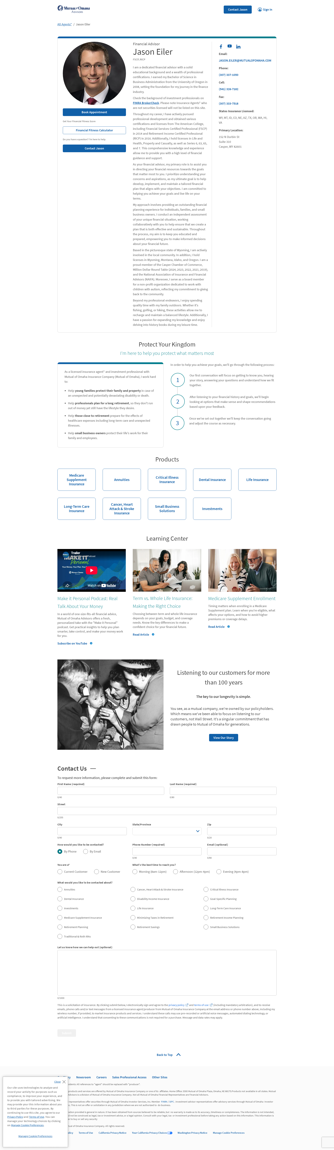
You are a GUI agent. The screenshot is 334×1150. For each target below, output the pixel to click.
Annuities (116, 475)
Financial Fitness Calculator (88, 129)
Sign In (265, 8)
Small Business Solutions (163, 505)
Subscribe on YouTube (72, 643)
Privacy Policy (15, 1117)
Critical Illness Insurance (163, 476)
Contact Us (75, 768)
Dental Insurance (209, 475)
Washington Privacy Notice (192, 1132)
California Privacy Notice (112, 1132)
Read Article (141, 634)
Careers (101, 1077)
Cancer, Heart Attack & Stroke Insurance (118, 506)
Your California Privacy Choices (149, 1132)
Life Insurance (253, 475)
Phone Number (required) (148, 844)
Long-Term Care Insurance (73, 505)
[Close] (60, 1080)
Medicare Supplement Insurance (72, 477)
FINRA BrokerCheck (146, 103)
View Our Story (221, 737)
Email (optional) (217, 844)
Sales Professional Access (129, 1077)
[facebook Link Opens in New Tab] (221, 47)
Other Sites (159, 1077)
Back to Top (165, 1055)
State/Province (141, 824)
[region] (35, 1112)
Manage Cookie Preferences (228, 1132)
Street (61, 804)
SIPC (171, 1101)
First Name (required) (71, 784)
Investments (207, 504)
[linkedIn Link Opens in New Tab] (238, 47)
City (59, 824)
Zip (209, 824)
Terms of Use (86, 1132)
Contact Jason (237, 9)
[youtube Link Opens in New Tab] (230, 47)
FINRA (164, 1101)
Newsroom (83, 1077)
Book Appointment (94, 112)
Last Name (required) (183, 784)
